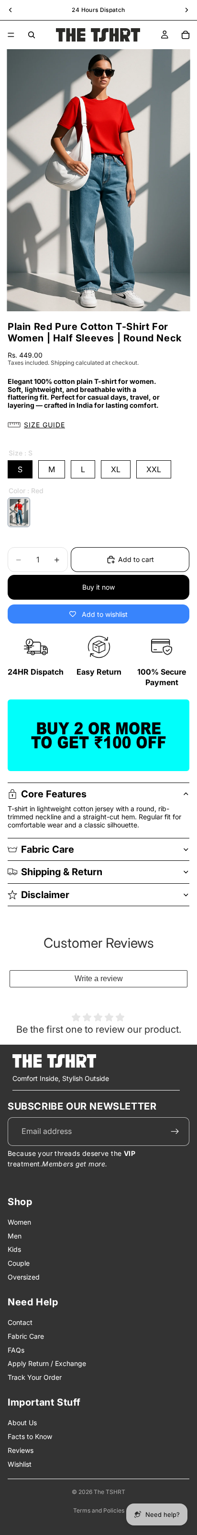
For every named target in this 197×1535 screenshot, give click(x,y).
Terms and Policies (98, 1510)
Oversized (24, 1277)
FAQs (16, 1350)
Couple (19, 1263)
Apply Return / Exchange (47, 1363)
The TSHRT (109, 1491)
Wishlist (20, 1464)
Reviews (20, 1450)
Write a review (99, 978)
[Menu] (11, 35)
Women (19, 1222)
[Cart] (185, 34)
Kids (14, 1249)
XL (115, 469)
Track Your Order (35, 1377)
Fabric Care (47, 849)
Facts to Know (30, 1436)
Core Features (54, 794)
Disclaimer (45, 894)
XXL (153, 469)
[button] (98, 425)
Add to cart (136, 559)
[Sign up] (175, 1132)
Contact (20, 1322)
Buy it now (98, 587)
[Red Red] (19, 512)
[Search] (31, 34)
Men (15, 1236)
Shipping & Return (61, 872)
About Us (22, 1423)
